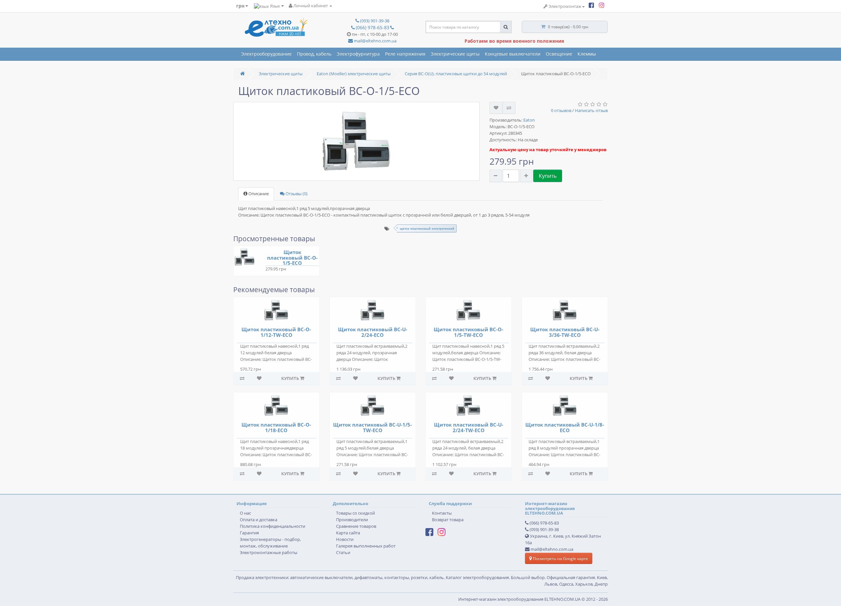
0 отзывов (561, 110)
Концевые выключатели (512, 54)
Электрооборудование (266, 54)
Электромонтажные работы (268, 552)
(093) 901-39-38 (544, 529)
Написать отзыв (591, 110)
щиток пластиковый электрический (427, 228)
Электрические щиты (455, 54)
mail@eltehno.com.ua (375, 41)
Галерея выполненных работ (366, 546)
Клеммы (587, 54)
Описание (258, 194)
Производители (352, 520)
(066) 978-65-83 (544, 523)
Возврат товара (448, 520)
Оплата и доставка (258, 520)
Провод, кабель (314, 54)
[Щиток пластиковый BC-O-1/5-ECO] (356, 141)
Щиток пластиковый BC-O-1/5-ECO (292, 257)
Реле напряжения (405, 54)
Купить (548, 175)
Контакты (442, 513)
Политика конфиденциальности (272, 526)
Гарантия (249, 533)
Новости (344, 539)
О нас (245, 513)
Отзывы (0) (295, 194)
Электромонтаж (564, 6)
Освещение (559, 54)
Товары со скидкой (355, 513)
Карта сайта (348, 533)
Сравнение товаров (356, 526)
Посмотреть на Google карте (560, 558)
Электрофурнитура (358, 54)
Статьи (343, 552)
